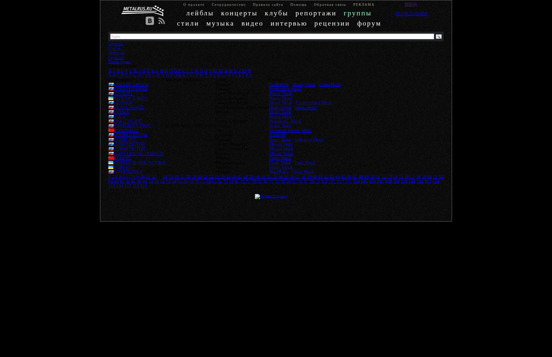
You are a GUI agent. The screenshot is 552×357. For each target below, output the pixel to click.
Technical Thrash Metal (290, 130)
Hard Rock (278, 84)
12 (153, 176)
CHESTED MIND (131, 88)
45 (343, 176)
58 (418, 176)
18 (188, 176)
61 (435, 176)
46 (349, 176)
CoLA (119, 116)
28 (245, 176)
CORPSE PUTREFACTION (140, 162)
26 (234, 176)
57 (412, 176)
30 (257, 176)
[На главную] (143, 11)
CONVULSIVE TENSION (139, 153)
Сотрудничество (229, 4)
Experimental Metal (314, 102)
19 (194, 176)
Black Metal (306, 107)
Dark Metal (305, 162)
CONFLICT (125, 139)
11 (148, 176)
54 (395, 176)
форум (369, 23)
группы (358, 13)
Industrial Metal (309, 139)
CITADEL (123, 93)
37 (297, 176)
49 (366, 176)
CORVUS (123, 167)
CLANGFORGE (129, 107)
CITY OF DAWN (130, 98)
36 (291, 176)
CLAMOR (123, 102)
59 (424, 176)
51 (378, 176)
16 (176, 176)
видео (252, 23)
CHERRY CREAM (131, 84)
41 (320, 176)
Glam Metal (330, 84)
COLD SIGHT (127, 121)
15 (171, 176)
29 (251, 176)
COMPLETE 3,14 (130, 134)
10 (142, 176)
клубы (276, 13)
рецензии (332, 23)
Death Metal (280, 107)
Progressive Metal (285, 88)
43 (332, 176)
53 (389, 176)
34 (280, 176)
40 (314, 176)
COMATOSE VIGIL (133, 125)
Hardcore (277, 134)
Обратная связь (330, 4)
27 (240, 176)
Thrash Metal (281, 144)
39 (309, 176)
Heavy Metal (303, 84)
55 (401, 176)
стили (188, 23)
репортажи (316, 13)
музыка (220, 23)
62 (441, 176)
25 (228, 176)
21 (205, 176)
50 (372, 176)
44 (337, 176)
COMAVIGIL (126, 130)
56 (406, 176)
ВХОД (411, 4)
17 (182, 176)
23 (217, 176)
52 (383, 176)
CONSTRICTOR (129, 144)
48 (360, 176)
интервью (289, 23)
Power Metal (280, 93)
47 (355, 176)
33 (274, 176)
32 (268, 176)
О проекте (194, 4)
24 (222, 176)
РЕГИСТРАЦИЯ (411, 13)
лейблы (200, 13)
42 (326, 176)
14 (165, 176)
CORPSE (122, 157)
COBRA (121, 111)
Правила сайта (268, 4)
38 (303, 176)
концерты (239, 13)
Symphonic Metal (285, 121)
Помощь (298, 4)
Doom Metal (280, 125)
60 (429, 176)
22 (211, 176)
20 (199, 176)
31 (263, 176)
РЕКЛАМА (364, 4)
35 (286, 176)
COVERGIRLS (128, 171)
